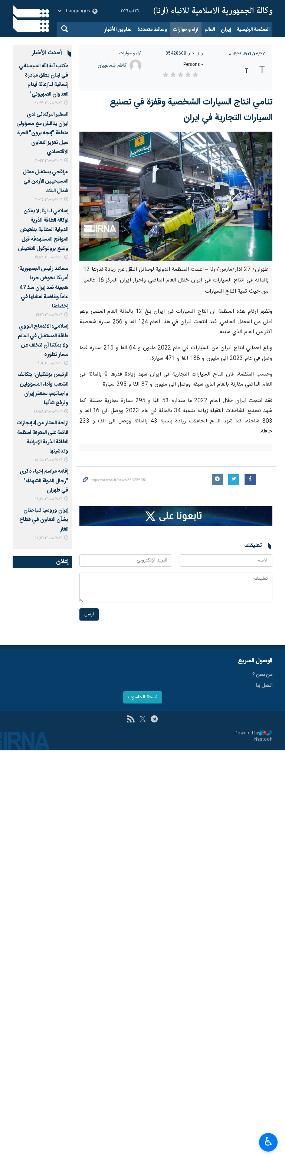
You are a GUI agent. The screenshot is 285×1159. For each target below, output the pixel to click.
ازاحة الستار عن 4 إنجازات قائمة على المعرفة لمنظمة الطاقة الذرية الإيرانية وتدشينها (42, 437)
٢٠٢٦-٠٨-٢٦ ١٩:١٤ (49, 363)
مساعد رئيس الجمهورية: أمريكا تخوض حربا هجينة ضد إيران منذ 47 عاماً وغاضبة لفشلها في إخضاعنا (43, 287)
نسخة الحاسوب (142, 697)
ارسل (89, 614)
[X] (143, 720)
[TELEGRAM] (154, 720)
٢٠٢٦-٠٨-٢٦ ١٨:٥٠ (48, 460)
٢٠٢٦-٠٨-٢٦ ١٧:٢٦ (48, 538)
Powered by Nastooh (253, 736)
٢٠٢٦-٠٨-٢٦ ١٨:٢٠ (48, 499)
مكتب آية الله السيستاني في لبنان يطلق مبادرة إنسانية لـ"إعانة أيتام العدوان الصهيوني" (43, 80)
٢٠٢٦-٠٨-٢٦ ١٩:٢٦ (49, 315)
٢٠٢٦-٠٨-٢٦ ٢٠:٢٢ (48, 160)
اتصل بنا (264, 685)
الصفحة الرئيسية (253, 29)
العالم (209, 29)
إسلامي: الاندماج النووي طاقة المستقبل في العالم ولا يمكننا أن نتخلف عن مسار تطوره (43, 340)
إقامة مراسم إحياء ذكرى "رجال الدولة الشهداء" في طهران (44, 481)
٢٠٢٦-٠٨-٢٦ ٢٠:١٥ (48, 199)
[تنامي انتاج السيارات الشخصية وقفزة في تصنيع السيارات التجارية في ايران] (175, 196)
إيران (226, 29)
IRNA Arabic (213, 11)
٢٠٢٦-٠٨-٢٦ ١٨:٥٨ (48, 411)
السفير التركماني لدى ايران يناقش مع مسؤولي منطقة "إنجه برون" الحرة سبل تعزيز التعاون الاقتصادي (42, 133)
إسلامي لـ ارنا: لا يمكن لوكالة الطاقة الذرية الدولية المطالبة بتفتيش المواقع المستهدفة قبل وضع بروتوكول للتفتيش (43, 230)
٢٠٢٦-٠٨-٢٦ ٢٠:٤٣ (48, 103)
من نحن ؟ (262, 674)
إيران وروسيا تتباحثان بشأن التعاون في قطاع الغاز (43, 520)
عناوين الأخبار (117, 29)
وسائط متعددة (152, 29)
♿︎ (268, 1141)
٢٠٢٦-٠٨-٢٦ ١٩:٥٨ (48, 257)
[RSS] (131, 720)
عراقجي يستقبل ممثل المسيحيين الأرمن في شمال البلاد (45, 181)
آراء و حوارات (186, 29)
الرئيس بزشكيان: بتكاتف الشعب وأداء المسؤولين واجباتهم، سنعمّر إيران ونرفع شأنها (42, 389)
